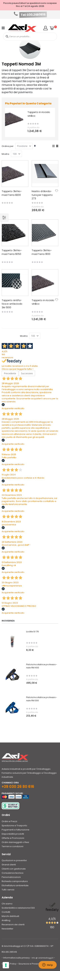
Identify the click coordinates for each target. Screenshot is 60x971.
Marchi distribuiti (10, 916)
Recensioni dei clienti (13, 924)
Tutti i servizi (8, 889)
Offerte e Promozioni (13, 838)
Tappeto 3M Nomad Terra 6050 (12, 252)
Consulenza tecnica (12, 873)
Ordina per (8, 146)
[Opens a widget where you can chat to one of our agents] (47, 965)
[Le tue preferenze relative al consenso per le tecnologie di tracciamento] (6, 965)
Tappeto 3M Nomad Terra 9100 (42, 252)
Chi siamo (7, 903)
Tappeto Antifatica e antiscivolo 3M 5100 (12, 303)
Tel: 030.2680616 (33, 14)
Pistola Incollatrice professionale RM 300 (41, 699)
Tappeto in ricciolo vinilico (39, 114)
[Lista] (57, 146)
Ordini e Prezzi (9, 821)
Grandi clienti (9, 864)
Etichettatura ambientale (15, 885)
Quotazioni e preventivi (14, 860)
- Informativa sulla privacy (16, 957)
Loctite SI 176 (32, 631)
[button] (45, 28)
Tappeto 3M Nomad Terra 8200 (12, 193)
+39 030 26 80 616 (18, 786)
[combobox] (30, 37)
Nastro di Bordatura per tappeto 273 (42, 194)
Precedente (10, 373)
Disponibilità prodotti (13, 833)
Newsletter (7, 928)
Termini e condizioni (12, 846)
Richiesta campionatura (15, 881)
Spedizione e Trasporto (14, 825)
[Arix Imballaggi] (22, 28)
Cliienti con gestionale (14, 868)
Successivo (27, 373)
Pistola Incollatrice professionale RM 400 (41, 666)
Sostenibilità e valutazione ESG (18, 907)
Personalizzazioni (11, 877)
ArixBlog (6, 920)
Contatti (6, 912)
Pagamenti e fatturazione (15, 829)
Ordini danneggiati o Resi (15, 842)
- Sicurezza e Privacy (28, 963)
